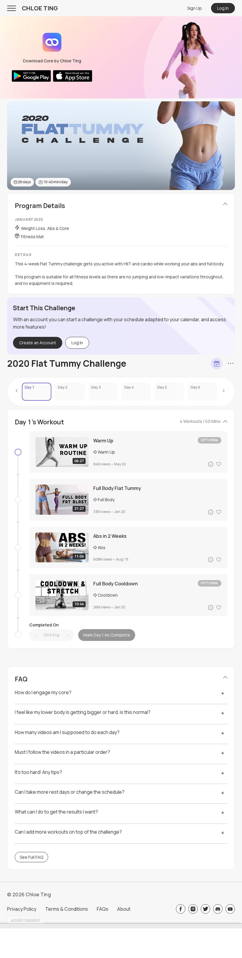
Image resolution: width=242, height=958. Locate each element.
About (123, 909)
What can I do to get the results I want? (56, 811)
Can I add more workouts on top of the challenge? (68, 832)
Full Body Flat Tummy (117, 488)
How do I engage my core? (43, 692)
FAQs (102, 909)
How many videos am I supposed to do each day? (67, 732)
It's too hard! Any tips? (38, 772)
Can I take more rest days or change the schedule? (70, 792)
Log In (223, 8)
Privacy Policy (21, 909)
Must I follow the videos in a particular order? (62, 752)
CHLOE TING (40, 8)
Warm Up (103, 440)
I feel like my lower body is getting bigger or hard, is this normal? (83, 712)
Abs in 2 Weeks (110, 536)
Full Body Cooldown (115, 583)
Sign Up (194, 8)
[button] (18, 452)
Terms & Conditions (66, 909)
